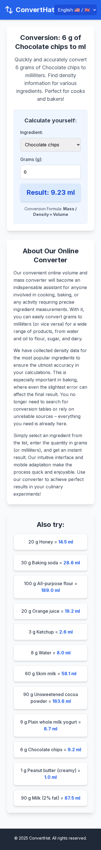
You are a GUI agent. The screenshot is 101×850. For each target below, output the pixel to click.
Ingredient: (31, 132)
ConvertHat (35, 10)
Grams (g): (31, 159)
